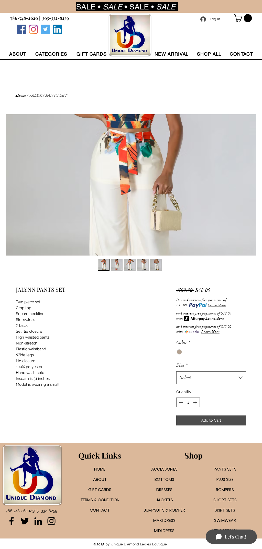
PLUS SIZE (225, 479)
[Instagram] (33, 29)
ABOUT (100, 479)
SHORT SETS (225, 500)
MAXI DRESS (164, 520)
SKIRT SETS (225, 510)
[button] (51, 54)
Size (182, 365)
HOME (99, 469)
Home (21, 95)
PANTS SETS (225, 469)
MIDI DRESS (164, 531)
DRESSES (164, 490)
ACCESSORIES (164, 469)
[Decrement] (180, 402)
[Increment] (195, 402)
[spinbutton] (188, 402)
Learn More (217, 305)
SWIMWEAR (225, 520)
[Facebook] (21, 29)
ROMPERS (225, 490)
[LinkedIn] (38, 521)
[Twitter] (45, 29)
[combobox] (211, 377)
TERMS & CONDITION (99, 500)
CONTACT (100, 510)
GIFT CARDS (99, 490)
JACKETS (164, 500)
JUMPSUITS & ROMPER (164, 510)
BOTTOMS (164, 479)
